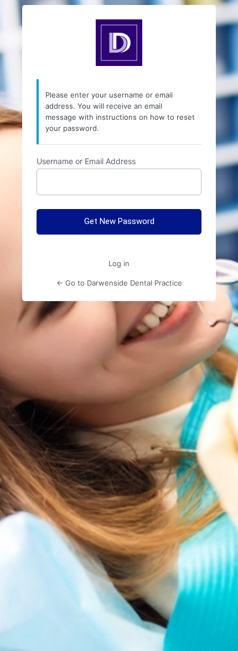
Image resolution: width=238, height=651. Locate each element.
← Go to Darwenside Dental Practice (119, 282)
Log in (119, 263)
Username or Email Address (86, 161)
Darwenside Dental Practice (119, 42)
